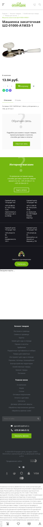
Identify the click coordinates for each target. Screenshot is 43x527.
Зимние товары (21, 370)
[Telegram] (7, 90)
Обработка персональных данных (22, 407)
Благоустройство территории (21, 363)
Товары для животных (21, 354)
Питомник (21, 373)
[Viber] (10, 90)
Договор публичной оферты (21, 404)
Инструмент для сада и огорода (21, 357)
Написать (21, 264)
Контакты (21, 401)
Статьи (21, 391)
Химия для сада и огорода (21, 341)
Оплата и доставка (21, 398)
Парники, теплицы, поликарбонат (21, 360)
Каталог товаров (21, 326)
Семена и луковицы (21, 334)
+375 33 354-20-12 (21, 183)
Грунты (21, 338)
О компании (21, 385)
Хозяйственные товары (21, 367)
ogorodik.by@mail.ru (21, 426)
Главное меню (21, 380)
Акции (21, 388)
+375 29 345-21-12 (27, 181)
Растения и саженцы (21, 331)
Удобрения (21, 347)
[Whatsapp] (3, 90)
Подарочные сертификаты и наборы (21, 351)
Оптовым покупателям (21, 394)
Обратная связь (21, 144)
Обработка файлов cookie (21, 411)
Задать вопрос (21, 190)
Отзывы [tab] (18, 100)
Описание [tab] (8, 100)
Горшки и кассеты (21, 344)
